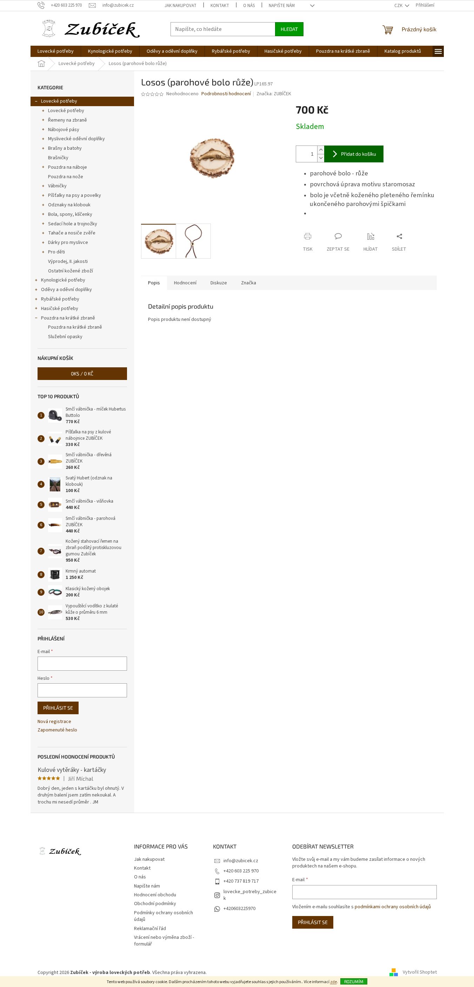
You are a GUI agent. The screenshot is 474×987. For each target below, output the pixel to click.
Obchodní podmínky (155, 903)
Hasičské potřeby (59, 308)
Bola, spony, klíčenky (70, 214)
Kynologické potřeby (63, 280)
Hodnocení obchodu (155, 894)
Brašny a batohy (65, 148)
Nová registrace (54, 721)
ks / (82, 373)
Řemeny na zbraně (67, 120)
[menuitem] (56, 51)
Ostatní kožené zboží (70, 271)
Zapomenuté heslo (57, 730)
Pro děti (56, 252)
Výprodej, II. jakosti (68, 261)
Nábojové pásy (63, 129)
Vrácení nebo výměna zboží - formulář (164, 941)
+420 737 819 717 (241, 881)
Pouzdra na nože (65, 176)
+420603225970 (239, 908)
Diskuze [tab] (219, 282)
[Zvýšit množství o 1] (320, 150)
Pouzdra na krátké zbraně (68, 318)
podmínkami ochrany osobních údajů (393, 906)
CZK (398, 5)
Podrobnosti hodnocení (226, 94)
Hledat (289, 29)
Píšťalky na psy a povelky (74, 195)
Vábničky (57, 185)
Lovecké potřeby (59, 101)
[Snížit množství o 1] (320, 158)
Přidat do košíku (358, 154)
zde (333, 982)
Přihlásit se (58, 708)
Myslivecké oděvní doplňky (76, 138)
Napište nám (282, 5)
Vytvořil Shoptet (420, 972)
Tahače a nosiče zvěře (71, 233)
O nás (249, 5)
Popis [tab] (154, 282)
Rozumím (353, 981)
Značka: (273, 93)
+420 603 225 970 (241, 871)
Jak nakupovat (180, 5)
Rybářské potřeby (60, 299)
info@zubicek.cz (240, 860)
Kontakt (220, 5)
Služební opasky (65, 336)
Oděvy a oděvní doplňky (66, 289)
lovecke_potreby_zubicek (249, 895)
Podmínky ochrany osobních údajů (163, 916)
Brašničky (58, 157)
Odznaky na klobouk (69, 204)
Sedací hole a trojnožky (72, 223)
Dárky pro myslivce (68, 242)
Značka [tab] (248, 282)
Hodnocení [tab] (185, 282)
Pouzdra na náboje (67, 167)
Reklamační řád (150, 928)
